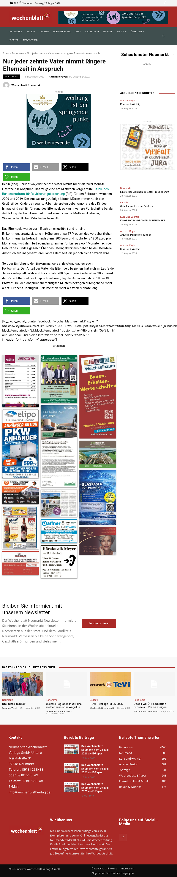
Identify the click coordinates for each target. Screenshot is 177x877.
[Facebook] (165, 3)
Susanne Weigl (9, 707)
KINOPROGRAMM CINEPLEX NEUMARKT (142, 220)
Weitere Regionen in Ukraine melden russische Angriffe (64, 705)
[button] (163, 36)
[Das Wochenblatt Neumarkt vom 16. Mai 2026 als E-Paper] (71, 768)
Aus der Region (128, 100)
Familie (124, 202)
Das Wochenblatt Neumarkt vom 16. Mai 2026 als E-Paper (95, 769)
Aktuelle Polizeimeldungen (136, 234)
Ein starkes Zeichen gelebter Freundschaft (144, 192)
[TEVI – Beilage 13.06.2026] (110, 684)
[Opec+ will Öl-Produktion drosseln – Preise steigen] (154, 684)
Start (6, 53)
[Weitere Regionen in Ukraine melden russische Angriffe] (66, 684)
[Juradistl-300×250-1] (147, 147)
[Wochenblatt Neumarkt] (7, 85)
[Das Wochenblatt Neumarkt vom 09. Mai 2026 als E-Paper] (71, 787)
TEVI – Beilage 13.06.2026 (106, 703)
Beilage (94, 700)
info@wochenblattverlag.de (30, 792)
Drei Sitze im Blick (13, 703)
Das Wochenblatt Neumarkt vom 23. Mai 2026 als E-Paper (95, 750)
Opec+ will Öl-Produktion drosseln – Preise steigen (150, 705)
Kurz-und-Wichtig (130, 104)
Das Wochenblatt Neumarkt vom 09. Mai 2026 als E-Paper (95, 788)
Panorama (18, 53)
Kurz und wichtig (129, 216)
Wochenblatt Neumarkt (25, 85)
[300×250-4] (59, 121)
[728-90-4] (113, 17)
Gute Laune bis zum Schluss (136, 206)
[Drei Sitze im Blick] (22, 684)
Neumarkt (125, 188)
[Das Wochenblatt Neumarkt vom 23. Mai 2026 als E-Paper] (71, 749)
